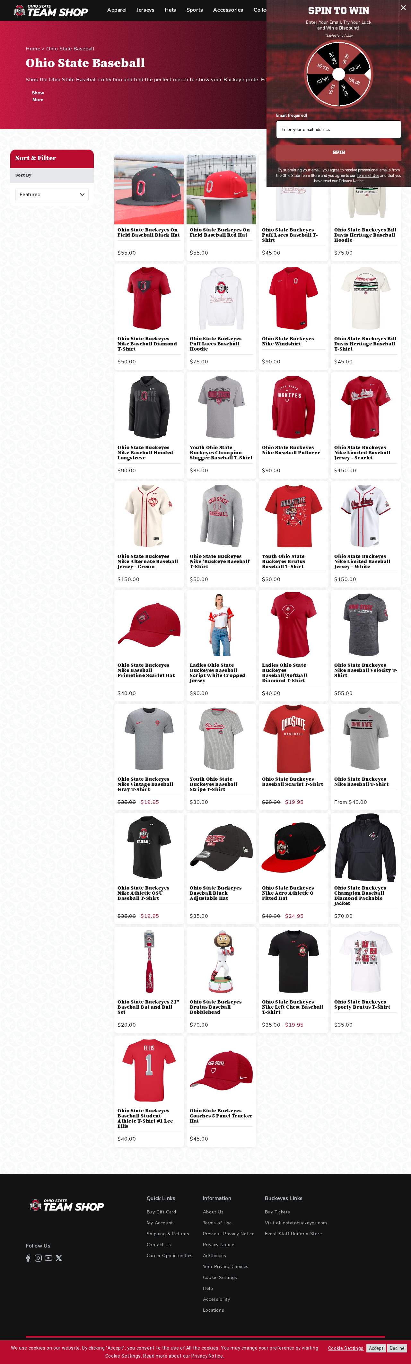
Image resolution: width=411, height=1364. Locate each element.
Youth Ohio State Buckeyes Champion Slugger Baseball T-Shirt (221, 453)
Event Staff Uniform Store (293, 1234)
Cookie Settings (220, 1277)
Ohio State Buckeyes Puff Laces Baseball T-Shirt (290, 235)
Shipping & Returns (168, 1234)
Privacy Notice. (207, 1356)
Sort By (23, 175)
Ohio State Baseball (70, 48)
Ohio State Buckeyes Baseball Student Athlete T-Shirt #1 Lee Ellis (145, 1118)
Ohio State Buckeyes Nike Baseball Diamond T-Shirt (147, 344)
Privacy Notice (218, 1245)
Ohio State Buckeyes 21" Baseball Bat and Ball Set (148, 1007)
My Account (160, 1223)
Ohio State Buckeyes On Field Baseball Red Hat (220, 233)
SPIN (339, 152)
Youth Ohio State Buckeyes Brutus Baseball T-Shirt (283, 561)
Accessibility (216, 1299)
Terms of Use (217, 1223)
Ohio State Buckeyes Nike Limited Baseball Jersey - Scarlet (362, 453)
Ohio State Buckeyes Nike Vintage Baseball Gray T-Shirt (145, 784)
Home (33, 48)
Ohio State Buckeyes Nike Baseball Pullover (291, 450)
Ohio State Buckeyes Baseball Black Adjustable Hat (215, 893)
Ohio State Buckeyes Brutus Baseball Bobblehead (215, 1007)
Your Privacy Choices (226, 1266)
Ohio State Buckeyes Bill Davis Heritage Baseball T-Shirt (365, 344)
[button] (117, 10)
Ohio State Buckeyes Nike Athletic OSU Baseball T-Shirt (143, 893)
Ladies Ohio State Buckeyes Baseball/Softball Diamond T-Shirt (284, 673)
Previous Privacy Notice (229, 1234)
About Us (213, 1212)
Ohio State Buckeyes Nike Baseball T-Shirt (361, 782)
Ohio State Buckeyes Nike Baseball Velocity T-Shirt (366, 670)
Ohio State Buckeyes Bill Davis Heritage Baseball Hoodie (365, 235)
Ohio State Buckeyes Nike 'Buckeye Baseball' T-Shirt (220, 561)
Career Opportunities (170, 1256)
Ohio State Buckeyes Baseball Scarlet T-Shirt (292, 782)
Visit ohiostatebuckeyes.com (296, 1223)
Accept (376, 1348)
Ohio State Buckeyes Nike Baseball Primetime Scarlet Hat (146, 670)
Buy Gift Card (161, 1212)
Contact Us (159, 1245)
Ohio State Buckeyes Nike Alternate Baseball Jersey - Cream (148, 561)
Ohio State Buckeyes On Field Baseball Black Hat (149, 233)
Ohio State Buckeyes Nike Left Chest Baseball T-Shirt (292, 1007)
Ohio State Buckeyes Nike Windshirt (288, 341)
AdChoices (214, 1256)
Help (208, 1288)
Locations (213, 1310)
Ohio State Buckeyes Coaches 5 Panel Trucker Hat (221, 1116)
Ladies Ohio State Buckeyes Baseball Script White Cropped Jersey (218, 673)
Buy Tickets (277, 1212)
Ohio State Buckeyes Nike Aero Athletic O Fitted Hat (288, 893)
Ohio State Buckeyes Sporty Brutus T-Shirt (362, 1005)
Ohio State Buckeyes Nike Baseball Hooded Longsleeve (145, 453)
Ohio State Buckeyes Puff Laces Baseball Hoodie (215, 344)
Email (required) (291, 115)
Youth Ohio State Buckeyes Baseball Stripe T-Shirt (213, 784)
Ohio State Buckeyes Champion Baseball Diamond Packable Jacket (360, 896)
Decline (397, 1348)
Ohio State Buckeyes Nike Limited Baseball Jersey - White (362, 561)
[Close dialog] (403, 8)
